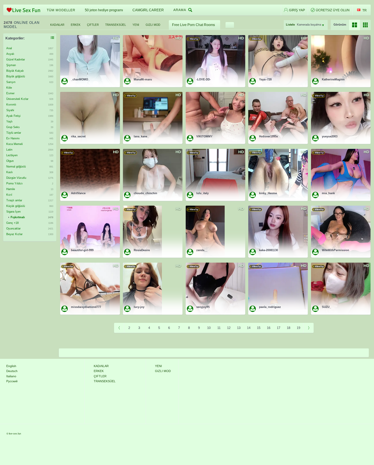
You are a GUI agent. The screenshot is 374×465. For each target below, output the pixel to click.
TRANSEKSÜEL (115, 24)
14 (248, 328)
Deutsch (12, 371)
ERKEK (76, 24)
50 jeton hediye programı (104, 10)
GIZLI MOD (153, 24)
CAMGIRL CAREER (148, 10)
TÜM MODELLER (61, 10)
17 (278, 328)
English (11, 366)
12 (229, 328)
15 (258, 328)
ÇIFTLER (93, 24)
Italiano (11, 376)
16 (268, 328)
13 (238, 328)
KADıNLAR (57, 24)
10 (209, 328)
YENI (135, 24)
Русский (12, 381)
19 (298, 328)
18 (288, 328)
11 (219, 328)
